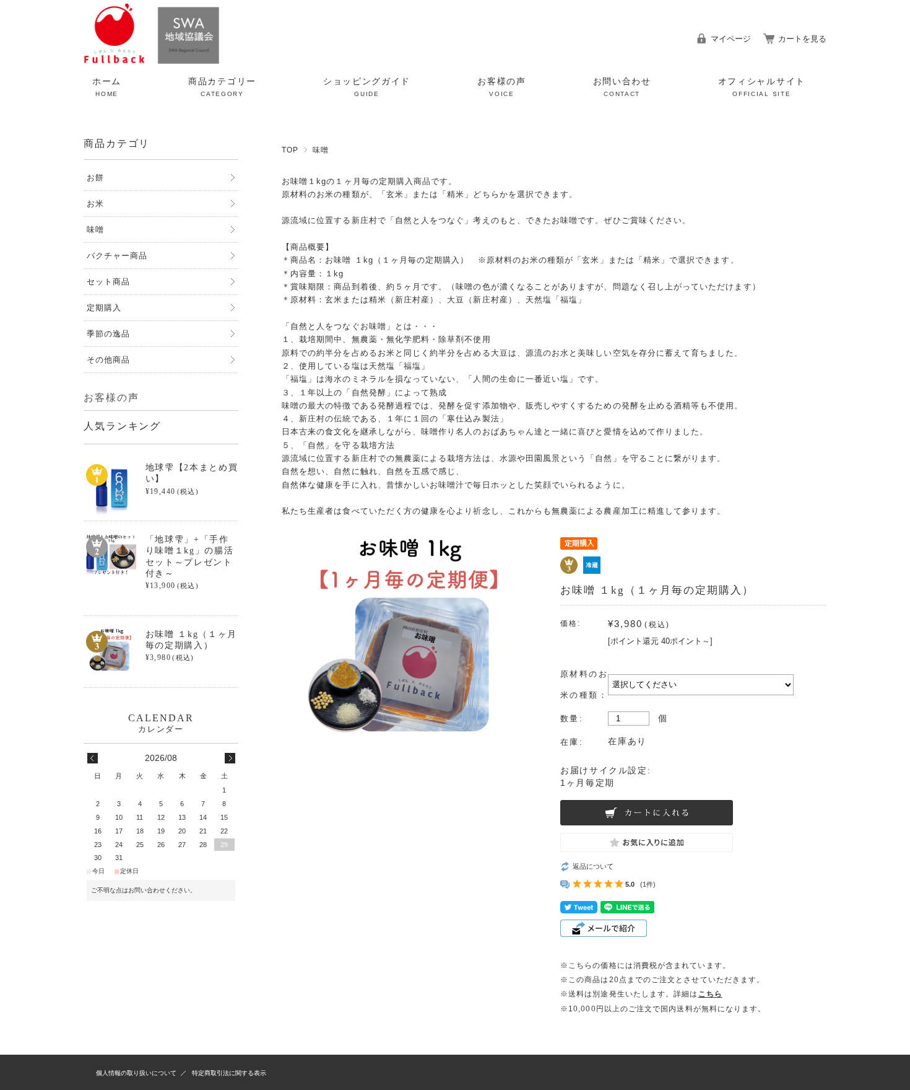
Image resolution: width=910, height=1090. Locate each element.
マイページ (731, 38)
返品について (593, 866)
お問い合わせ (622, 87)
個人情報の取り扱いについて (136, 1073)
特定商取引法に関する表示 (229, 1073)
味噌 (321, 150)
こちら (710, 994)
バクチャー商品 (117, 255)
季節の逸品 (108, 333)
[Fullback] (152, 61)
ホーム (106, 87)
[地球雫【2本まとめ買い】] (111, 489)
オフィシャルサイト (761, 87)
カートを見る (802, 38)
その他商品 (108, 359)
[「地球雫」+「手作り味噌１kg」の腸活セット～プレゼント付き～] (111, 554)
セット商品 (108, 281)
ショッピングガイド (366, 87)
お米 (95, 203)
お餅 (95, 177)
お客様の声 (501, 87)
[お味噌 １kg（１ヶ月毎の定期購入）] (111, 649)
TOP (290, 150)
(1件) (648, 884)
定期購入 (104, 307)
